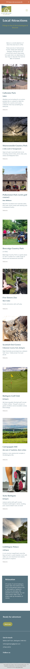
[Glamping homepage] (13, 10)
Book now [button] (8, 624)
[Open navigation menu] (26, 10)
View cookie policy (19, 667)
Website (5, 109)
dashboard (14, 662)
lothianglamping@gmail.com (11, 644)
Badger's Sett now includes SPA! (15, 2)
